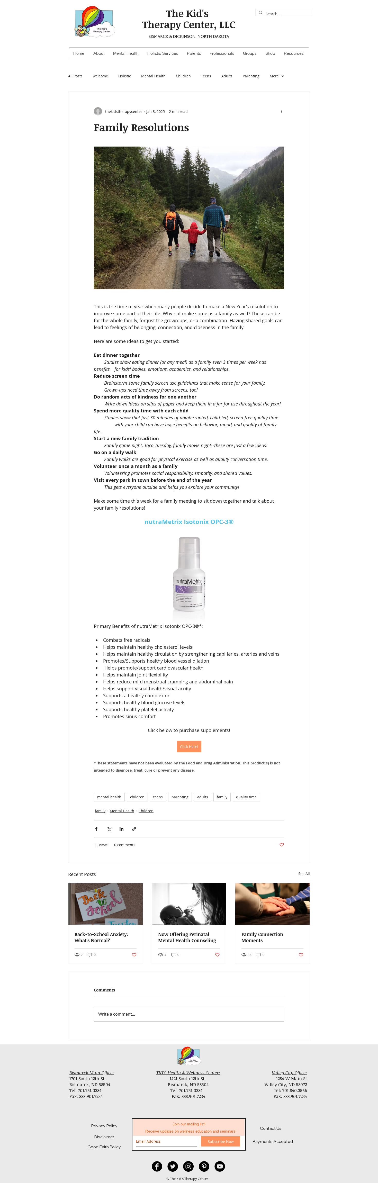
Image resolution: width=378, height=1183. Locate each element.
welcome (100, 76)
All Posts (75, 76)
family (222, 796)
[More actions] (281, 111)
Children (183, 76)
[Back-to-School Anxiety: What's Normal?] (105, 904)
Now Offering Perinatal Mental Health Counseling (187, 937)
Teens (206, 76)
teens (158, 796)
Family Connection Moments (262, 937)
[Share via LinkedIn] (121, 828)
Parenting (251, 76)
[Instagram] (188, 1166)
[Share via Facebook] (96, 828)
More (274, 76)
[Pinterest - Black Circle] (204, 1166)
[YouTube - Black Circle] (219, 1166)
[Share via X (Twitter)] (108, 828)
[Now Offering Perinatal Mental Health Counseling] (189, 904)
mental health (109, 796)
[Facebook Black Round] (157, 1166)
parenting (180, 796)
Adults (226, 76)
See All (304, 873)
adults (202, 796)
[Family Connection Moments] (272, 904)
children (137, 796)
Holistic (124, 76)
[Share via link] (134, 828)
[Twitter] (172, 1166)
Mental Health (153, 76)
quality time (246, 796)
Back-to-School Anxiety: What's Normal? (101, 937)
